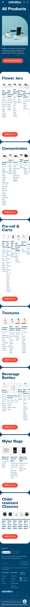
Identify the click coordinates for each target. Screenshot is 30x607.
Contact (4, 583)
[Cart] (27, 2)
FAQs (3, 581)
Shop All (8, 134)
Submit (24, 563)
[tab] (14, 552)
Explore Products (12, 60)
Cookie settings (23, 604)
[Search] (24, 2)
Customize (14, 576)
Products (4, 576)
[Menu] (3, 2)
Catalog (13, 578)
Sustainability (14, 583)
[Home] (15, 2)
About (3, 578)
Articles (13, 581)
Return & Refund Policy (14, 586)
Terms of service (14, 604)
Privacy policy (5, 604)
